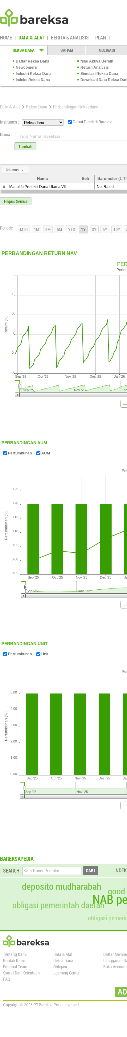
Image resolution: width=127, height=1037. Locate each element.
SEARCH (11, 870)
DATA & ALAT (31, 38)
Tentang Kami (15, 954)
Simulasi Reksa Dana (99, 73)
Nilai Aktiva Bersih (96, 61)
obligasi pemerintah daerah (58, 905)
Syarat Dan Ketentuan (21, 973)
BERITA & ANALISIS (70, 38)
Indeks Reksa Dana (33, 80)
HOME (6, 38)
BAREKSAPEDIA (17, 858)
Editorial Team (15, 967)
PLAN (100, 38)
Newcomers (26, 67)
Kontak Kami (14, 960)
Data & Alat (10, 106)
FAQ (6, 979)
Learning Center (66, 973)
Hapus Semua (15, 201)
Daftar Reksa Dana (32, 61)
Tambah (25, 146)
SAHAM (66, 50)
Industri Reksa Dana (33, 73)
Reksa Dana (36, 106)
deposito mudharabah (61, 886)
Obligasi (60, 967)
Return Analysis (94, 67)
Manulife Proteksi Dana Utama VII (37, 187)
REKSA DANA (24, 50)
